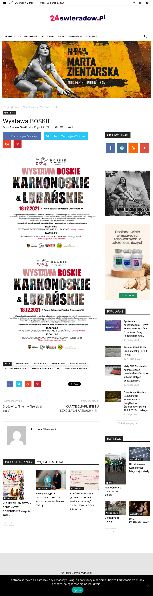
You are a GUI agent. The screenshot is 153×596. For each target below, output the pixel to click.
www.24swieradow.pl (76, 368)
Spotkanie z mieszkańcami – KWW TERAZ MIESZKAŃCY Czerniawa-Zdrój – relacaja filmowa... (136, 328)
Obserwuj (122, 144)
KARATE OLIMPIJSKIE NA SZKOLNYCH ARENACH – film (79, 409)
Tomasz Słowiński (20, 127)
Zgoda (77, 590)
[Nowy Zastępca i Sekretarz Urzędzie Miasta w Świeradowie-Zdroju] (51, 480)
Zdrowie (91, 36)
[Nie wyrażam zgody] (148, 585)
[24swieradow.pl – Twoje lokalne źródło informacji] (76, 19)
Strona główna (11, 107)
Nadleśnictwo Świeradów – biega (113, 491)
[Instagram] (141, 3)
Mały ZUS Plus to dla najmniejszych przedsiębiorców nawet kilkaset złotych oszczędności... (136, 373)
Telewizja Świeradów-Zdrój (45, 368)
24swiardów (39, 363)
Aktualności (13, 36)
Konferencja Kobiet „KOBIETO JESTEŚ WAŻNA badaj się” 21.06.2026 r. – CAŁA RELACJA (82, 501)
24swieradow (58, 363)
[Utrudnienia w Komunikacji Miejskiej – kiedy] (139, 454)
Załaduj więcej (126, 423)
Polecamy (48, 36)
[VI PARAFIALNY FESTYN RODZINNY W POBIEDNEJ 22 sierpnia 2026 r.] (17, 485)
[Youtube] (147, 3)
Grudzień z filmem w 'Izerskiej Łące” (22, 409)
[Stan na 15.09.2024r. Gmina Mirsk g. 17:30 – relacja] (113, 351)
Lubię (110, 144)
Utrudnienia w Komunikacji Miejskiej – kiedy (139, 468)
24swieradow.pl (78, 363)
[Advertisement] (76, 71)
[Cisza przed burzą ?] (115, 508)
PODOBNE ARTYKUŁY (18, 462)
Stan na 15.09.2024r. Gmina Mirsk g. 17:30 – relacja (136, 351)
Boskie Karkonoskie (15, 368)
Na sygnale (31, 36)
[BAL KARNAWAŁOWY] (139, 508)
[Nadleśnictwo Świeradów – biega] (115, 465)
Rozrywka (75, 36)
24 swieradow (21, 363)
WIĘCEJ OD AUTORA (50, 462)
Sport (62, 36)
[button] (145, 36)
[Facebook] (134, 3)
